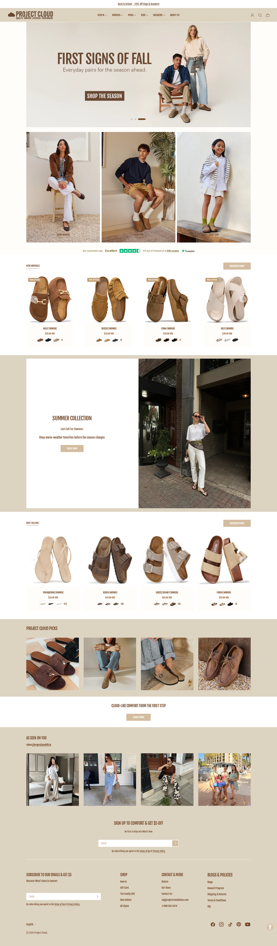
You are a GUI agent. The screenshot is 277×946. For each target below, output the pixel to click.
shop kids (214, 234)
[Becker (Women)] (109, 299)
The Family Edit (127, 893)
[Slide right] (243, 299)
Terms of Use (145, 851)
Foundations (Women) (53, 592)
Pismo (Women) (224, 592)
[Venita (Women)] (110, 560)
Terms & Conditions (216, 900)
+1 (62, 339)
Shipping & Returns (216, 894)
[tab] (33, 266)
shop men (138, 234)
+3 (121, 339)
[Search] (260, 15)
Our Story (166, 887)
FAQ (209, 906)
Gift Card (124, 887)
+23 (65, 603)
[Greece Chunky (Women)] (167, 560)
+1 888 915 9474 (169, 906)
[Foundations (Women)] (53, 560)
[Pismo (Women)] (224, 560)
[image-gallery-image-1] (52, 664)
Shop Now (72, 448)
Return (165, 881)
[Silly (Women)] (227, 299)
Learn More (138, 717)
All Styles (124, 906)
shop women (63, 234)
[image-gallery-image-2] (110, 664)
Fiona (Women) (168, 328)
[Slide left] (34, 299)
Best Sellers (125, 899)
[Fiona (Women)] (168, 299)
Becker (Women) (108, 328)
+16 (122, 603)
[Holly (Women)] (49, 299)
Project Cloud (40, 932)
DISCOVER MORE (237, 266)
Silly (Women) (227, 328)
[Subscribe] (175, 843)
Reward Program (215, 888)
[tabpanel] (138, 311)
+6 (236, 603)
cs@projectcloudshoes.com (175, 899)
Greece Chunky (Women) (167, 592)
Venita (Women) (110, 592)
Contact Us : (167, 893)
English (29, 924)
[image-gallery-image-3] (167, 664)
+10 (178, 603)
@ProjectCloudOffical (41, 744)
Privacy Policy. (159, 851)
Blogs (210, 882)
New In (123, 881)
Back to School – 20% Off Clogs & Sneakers (138, 4)
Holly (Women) (50, 328)
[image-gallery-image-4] (224, 664)
